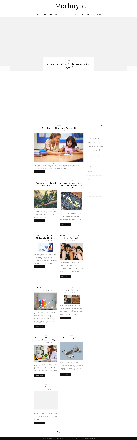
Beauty (89, 161)
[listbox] (68, 69)
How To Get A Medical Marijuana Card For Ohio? (45, 237)
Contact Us (89, 14)
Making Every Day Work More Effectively (95, 146)
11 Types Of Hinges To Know (71, 338)
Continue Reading (39, 171)
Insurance (89, 184)
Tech (89, 195)
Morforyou (71, 6)
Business (68, 14)
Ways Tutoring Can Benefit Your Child (59, 128)
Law (62, 14)
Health (71, 233)
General (68, 60)
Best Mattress (46, 387)
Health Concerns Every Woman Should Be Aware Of (71, 237)
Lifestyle (89, 189)
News (37, 14)
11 (56, 432)
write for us (98, 14)
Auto (75, 14)
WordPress (88, 438)
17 (67, 432)
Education (90, 168)
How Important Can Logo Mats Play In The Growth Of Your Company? (71, 185)
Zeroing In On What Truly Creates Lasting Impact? (68, 65)
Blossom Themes (77, 438)
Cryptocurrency (91, 166)
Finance (82, 14)
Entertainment (90, 171)
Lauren (54, 130)
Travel (43, 14)
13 (62, 432)
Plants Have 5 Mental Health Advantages (45, 184)
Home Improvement (52, 14)
